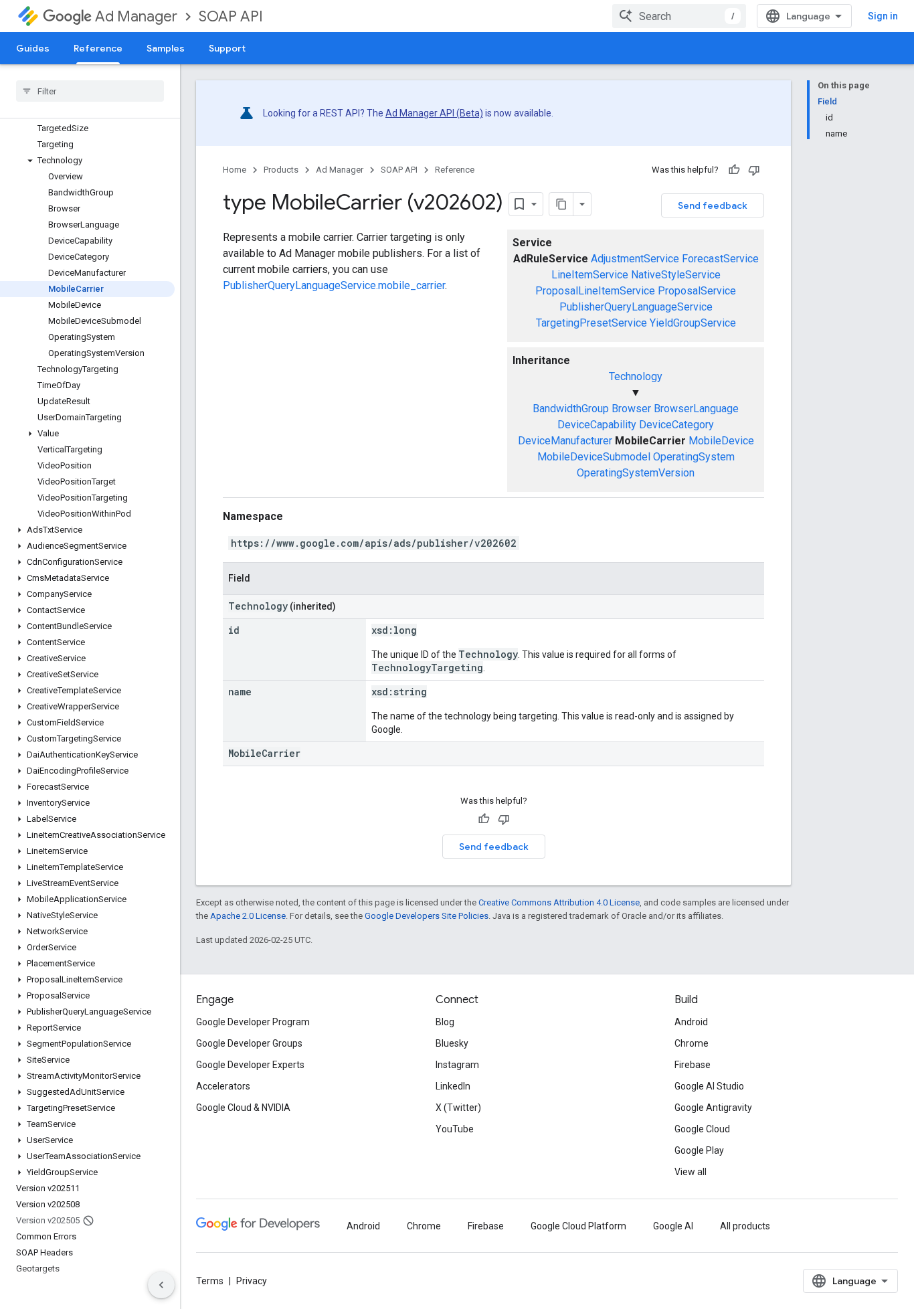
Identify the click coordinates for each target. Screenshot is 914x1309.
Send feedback (712, 205)
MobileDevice (721, 440)
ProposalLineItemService (595, 290)
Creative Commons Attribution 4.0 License (559, 902)
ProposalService (697, 290)
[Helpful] (734, 170)
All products (745, 1226)
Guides (33, 48)
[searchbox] (90, 91)
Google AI (673, 1226)
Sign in (883, 16)
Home (234, 170)
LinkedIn (453, 1086)
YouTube (455, 1129)
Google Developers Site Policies (426, 916)
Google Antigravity (713, 1107)
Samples (166, 48)
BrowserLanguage (696, 408)
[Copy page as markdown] (561, 204)
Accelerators (223, 1086)
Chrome (691, 1043)
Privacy (251, 1281)
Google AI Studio (709, 1086)
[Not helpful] (754, 170)
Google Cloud (702, 1129)
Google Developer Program (253, 1022)
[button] (87, 161)
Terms (209, 1281)
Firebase (692, 1064)
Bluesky (452, 1043)
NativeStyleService (676, 274)
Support (227, 48)
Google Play (699, 1150)
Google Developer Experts (250, 1064)
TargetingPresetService (591, 323)
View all (690, 1171)
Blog (445, 1022)
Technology (635, 376)
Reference (98, 48)
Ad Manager (136, 16)
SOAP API (231, 16)
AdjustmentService (635, 258)
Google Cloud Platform (578, 1226)
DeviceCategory (676, 424)
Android (691, 1022)
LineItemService (589, 274)
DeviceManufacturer (565, 440)
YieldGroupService (693, 323)
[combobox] (679, 16)
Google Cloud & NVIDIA (243, 1107)
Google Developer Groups (249, 1043)
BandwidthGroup (571, 408)
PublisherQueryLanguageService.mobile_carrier (334, 285)
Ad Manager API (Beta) (434, 113)
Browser (631, 408)
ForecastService (720, 258)
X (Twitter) (458, 1107)
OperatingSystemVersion (636, 472)
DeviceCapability (596, 424)
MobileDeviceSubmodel (593, 456)
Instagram (457, 1064)
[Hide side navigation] (161, 1285)
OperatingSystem (694, 456)
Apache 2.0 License (248, 916)
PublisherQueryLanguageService (636, 306)
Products (281, 170)
